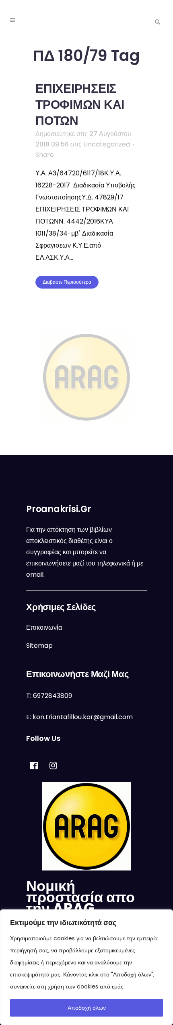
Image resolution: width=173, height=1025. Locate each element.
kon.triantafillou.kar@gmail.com (83, 717)
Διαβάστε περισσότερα (67, 282)
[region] (86, 967)
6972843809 (52, 695)
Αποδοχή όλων (87, 1008)
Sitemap (39, 645)
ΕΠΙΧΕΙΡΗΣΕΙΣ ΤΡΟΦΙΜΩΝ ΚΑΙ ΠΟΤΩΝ (79, 104)
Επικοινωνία (44, 627)
